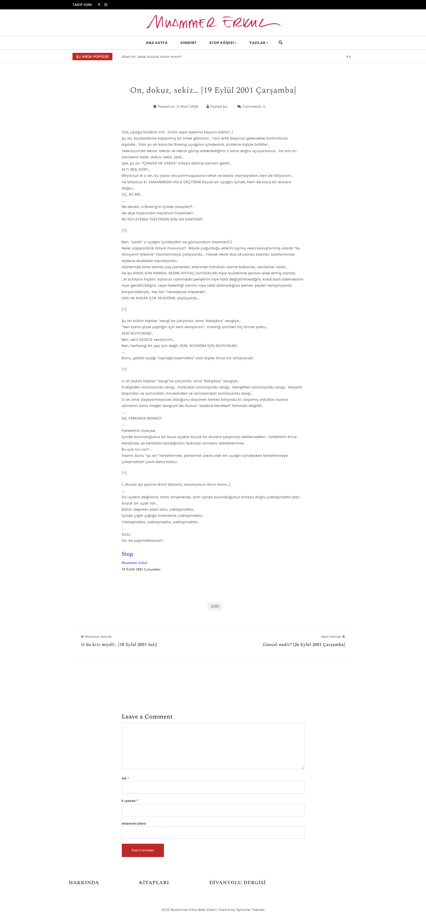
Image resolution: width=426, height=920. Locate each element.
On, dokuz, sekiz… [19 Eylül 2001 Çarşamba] (213, 91)
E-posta (130, 801)
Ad (125, 778)
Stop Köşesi (221, 42)
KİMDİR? (189, 42)
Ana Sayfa (157, 42)
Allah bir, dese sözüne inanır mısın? (152, 56)
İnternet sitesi (134, 823)
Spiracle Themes (250, 909)
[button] (347, 57)
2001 (215, 606)
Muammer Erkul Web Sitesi (192, 909)
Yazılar (257, 42)
